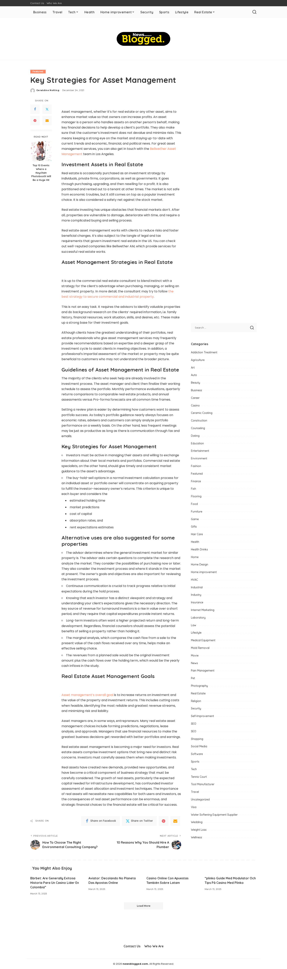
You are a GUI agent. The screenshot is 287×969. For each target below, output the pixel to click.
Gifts (194, 526)
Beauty (195, 382)
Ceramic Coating (201, 413)
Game (195, 519)
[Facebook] (35, 109)
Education (197, 443)
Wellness (196, 837)
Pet (193, 678)
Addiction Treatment (204, 352)
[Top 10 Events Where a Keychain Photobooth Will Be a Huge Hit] (41, 151)
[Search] (254, 12)
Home (195, 557)
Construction (199, 420)
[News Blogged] (143, 39)
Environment (199, 458)
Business (196, 390)
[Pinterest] (35, 120)
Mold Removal (200, 648)
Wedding (196, 822)
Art (193, 367)
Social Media (199, 746)
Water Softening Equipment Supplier (214, 814)
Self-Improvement (202, 716)
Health (195, 542)
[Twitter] (47, 109)
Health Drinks (199, 549)
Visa (193, 807)
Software (197, 754)
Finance (196, 481)
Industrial (197, 587)
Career (195, 398)
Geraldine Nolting (47, 90)
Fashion (196, 466)
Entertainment (200, 451)
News (194, 663)
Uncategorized (200, 799)
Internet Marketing (202, 610)
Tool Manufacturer (202, 784)
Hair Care (197, 534)
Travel (195, 792)
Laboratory (198, 617)
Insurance (197, 602)
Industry (196, 595)
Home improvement (204, 572)
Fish (193, 488)
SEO (193, 723)
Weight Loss (199, 829)
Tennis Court (199, 777)
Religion (196, 701)
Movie (195, 655)
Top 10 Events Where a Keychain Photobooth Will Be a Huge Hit (41, 173)
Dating (195, 436)
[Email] (47, 120)
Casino (195, 405)
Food (194, 504)
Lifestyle (196, 632)
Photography (199, 686)
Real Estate (198, 693)
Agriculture (198, 360)
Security (196, 708)
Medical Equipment (203, 640)
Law (193, 625)
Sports (195, 761)
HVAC (194, 579)
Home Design (199, 564)
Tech (194, 769)
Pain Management (202, 670)
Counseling (198, 428)
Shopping (197, 739)
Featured (38, 71)
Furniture (196, 511)
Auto (194, 375)
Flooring (196, 496)
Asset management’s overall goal (87, 695)
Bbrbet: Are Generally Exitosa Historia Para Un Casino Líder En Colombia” (54, 882)
